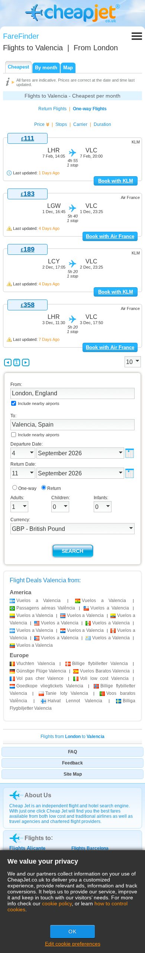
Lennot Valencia (75, 700)
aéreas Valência (45, 608)
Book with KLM (115, 181)
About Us (38, 795)
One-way (27, 488)
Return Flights (52, 108)
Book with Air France (110, 236)
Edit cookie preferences (72, 944)
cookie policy (57, 903)
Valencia (35, 663)
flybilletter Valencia (100, 663)
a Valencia (38, 600)
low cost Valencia (104, 678)
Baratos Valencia (105, 671)
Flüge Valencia (41, 671)
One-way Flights (90, 108)
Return (54, 488)
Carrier (80, 124)
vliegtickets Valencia (49, 685)
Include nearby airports (38, 403)
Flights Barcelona (90, 848)
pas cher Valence (40, 678)
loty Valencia (66, 693)
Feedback (72, 763)
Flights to (33, 48)
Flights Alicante (27, 848)
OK (72, 931)
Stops (61, 124)
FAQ (72, 751)
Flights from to (72, 736)
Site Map (73, 774)
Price (39, 124)
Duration (102, 124)
